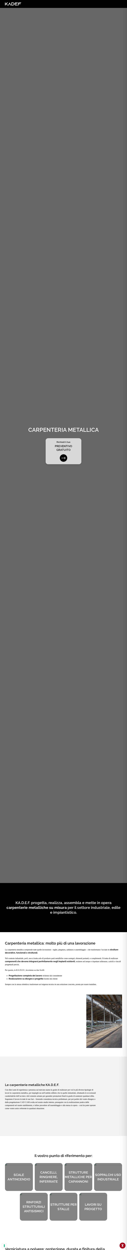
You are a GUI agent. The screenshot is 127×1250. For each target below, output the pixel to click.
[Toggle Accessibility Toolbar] (122, 1245)
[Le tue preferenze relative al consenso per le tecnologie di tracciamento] (4, 1245)
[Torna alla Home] (13, 3)
